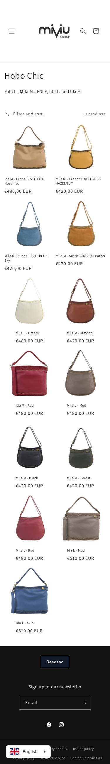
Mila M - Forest (78, 478)
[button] (11, 31)
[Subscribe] (84, 703)
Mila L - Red (25, 550)
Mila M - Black (27, 478)
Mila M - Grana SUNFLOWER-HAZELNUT (78, 181)
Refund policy (83, 749)
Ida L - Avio (24, 623)
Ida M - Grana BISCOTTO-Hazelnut (24, 181)
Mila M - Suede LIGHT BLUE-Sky (26, 258)
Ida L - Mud (76, 550)
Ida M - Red (25, 405)
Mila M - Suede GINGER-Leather (81, 255)
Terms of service (52, 758)
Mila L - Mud (76, 405)
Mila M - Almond (80, 333)
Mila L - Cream (27, 333)
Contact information (86, 758)
